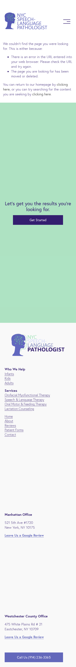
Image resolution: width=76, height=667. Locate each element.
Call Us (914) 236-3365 (34, 657)
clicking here (41, 94)
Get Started (38, 220)
